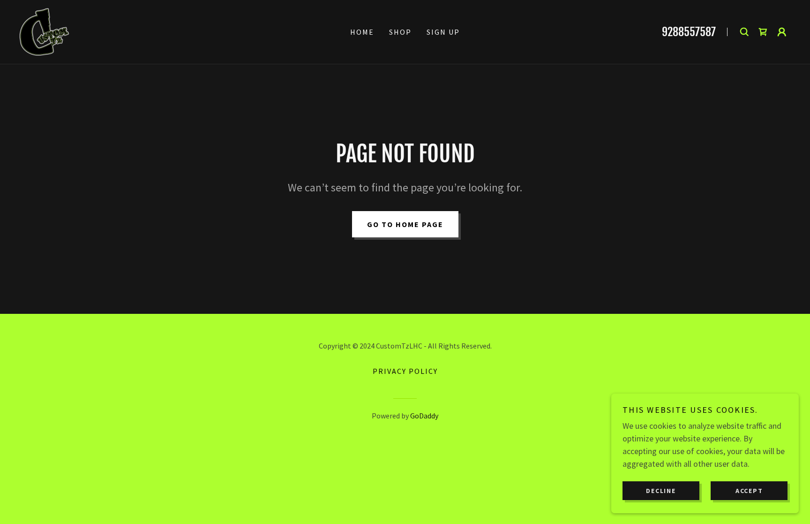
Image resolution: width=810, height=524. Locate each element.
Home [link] (362, 32)
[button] (781, 32)
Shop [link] (400, 32)
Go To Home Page (405, 224)
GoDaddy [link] (424, 415)
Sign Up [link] (443, 32)
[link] (44, 30)
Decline (660, 490)
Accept (749, 490)
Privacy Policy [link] (405, 371)
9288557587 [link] (689, 32)
